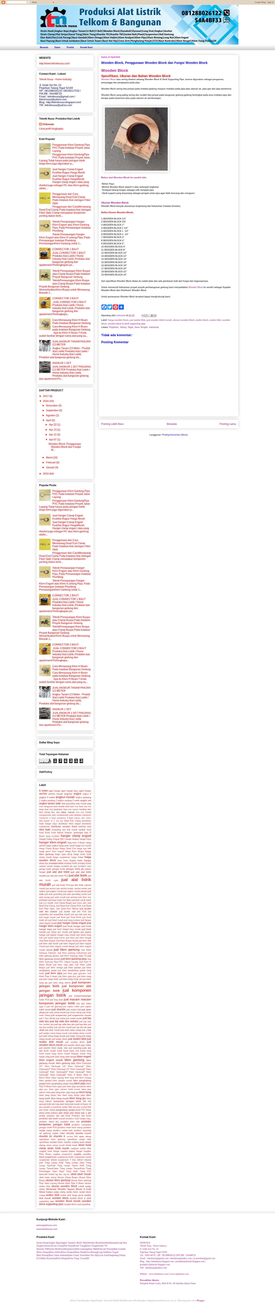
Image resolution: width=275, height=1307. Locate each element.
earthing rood (84, 826)
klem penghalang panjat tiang (60, 1083)
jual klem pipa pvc (67, 976)
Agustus (51, 415)
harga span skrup (63, 854)
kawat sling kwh (46, 1057)
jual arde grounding (53, 894)
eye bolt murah (69, 830)
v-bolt (81, 1186)
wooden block (60, 1198)
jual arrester (72, 897)
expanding (56, 830)
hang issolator (52, 836)
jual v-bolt (86, 1030)
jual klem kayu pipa (63, 964)
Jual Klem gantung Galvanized (72, 953)
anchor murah (55, 794)
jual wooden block (75, 1042)
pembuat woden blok (62, 1107)
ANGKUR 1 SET (61, 363)
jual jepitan (74, 932)
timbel (51, 1174)
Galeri (57, 47)
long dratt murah (72, 1104)
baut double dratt (61, 806)
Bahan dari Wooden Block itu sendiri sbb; (124, 177)
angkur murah (65, 797)
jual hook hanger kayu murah (67, 929)
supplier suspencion (62, 1154)
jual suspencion (59, 1015)
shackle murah (83, 1133)
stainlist (67, 1142)
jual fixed (61, 917)
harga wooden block (118, 320)
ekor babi (44, 829)
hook (59, 860)
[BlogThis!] (146, 315)
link (84, 1101)
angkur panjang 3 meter (69, 800)
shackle (70, 1133)
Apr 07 (53, 439)
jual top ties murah (63, 1027)
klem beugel (71, 1057)
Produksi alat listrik (81, 1116)
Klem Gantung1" (76, 1066)
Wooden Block (114, 70)
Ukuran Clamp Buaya (67, 1177)
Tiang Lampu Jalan (74, 1163)
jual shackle (58, 1009)
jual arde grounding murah (75, 894)
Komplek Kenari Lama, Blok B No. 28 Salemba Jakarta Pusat (168, 1283)
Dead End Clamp (72, 821)
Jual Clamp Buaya (63, 903)
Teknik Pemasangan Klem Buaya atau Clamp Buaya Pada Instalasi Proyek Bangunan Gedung (71, 273)
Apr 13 (53, 429)
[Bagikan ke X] (149, 315)
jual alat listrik (78, 875)
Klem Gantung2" (78, 1069)
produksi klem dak (70, 1121)
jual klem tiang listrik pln (70, 979)
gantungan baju (81, 832)
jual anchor (51, 888)
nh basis (84, 1104)
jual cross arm (79, 903)
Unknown (48, 124)
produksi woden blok (63, 1130)
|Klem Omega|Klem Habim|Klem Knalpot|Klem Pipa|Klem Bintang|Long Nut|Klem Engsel (77, 1252)
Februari (51, 462)
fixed (89, 830)
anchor (43, 793)
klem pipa (79, 1083)
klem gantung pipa (65, 1063)
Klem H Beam (75, 1075)
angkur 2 (87, 794)
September (52, 410)
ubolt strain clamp (47, 1177)
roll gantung (45, 1133)
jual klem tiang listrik (48, 979)
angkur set (85, 800)
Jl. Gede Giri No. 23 (149, 1249)
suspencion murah (82, 1157)
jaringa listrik (45, 869)
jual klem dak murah (48, 943)
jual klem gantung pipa (74, 958)
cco (77, 812)
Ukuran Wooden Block (115, 202)
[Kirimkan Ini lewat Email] (143, 315)
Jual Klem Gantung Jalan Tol (73, 956)
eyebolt (82, 830)
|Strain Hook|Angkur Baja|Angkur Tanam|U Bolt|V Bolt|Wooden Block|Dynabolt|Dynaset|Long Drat (81, 1243)
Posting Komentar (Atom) (175, 434)
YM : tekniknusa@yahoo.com (153, 1268)
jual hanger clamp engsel (71, 923)
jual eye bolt (77, 914)
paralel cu (48, 1107)
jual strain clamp (73, 1012)
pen (74, 1107)
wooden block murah (68, 1201)
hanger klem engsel (52, 842)
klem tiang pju (78, 1098)
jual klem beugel (83, 938)
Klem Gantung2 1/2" (60, 1069)
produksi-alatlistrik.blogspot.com (155, 1264)
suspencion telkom (48, 1160)
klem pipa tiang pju (70, 1092)
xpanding (86, 1204)
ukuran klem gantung (58, 1180)
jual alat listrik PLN (61, 885)
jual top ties (81, 1024)
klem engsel (84, 1056)
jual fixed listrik (73, 917)
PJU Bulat (86, 1110)
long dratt (59, 1104)
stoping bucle (78, 1142)
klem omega (85, 1078)
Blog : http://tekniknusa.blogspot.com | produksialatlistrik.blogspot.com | (173, 1261)
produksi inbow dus (49, 1121)
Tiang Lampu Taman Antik (70, 1165)
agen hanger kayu (69, 791)
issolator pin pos (69, 866)
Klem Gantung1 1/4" (55, 1066)
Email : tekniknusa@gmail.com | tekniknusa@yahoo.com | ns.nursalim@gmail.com (177, 1258)
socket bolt (72, 1136)
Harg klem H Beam (76, 842)
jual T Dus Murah (47, 1018)
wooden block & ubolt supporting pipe (126, 323)
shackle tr (59, 1136)
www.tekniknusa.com (46, 1229)
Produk (70, 47)
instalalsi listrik (56, 863)
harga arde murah (67, 845)
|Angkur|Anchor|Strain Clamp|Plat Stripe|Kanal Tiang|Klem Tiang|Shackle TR (71, 1246)
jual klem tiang (84, 976)
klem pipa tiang (53, 1092)
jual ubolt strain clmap (71, 1030)
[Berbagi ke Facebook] (152, 315)
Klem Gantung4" (77, 1072)
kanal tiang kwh (71, 1051)
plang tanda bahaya (48, 1113)
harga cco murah (83, 845)
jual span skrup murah (55, 1012)
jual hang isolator (72, 920)
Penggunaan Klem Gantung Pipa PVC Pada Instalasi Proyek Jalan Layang (71, 147)
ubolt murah (84, 1174)
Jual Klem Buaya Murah (67, 940)
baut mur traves (70, 809)
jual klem (70, 938)
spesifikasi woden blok (79, 1139)
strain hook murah (58, 1148)
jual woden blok (137, 320)
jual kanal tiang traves (54, 938)
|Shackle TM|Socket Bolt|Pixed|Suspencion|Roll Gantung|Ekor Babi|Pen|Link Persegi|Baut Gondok (81, 1249)
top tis (66, 1174)
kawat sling (85, 1053)
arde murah (81, 803)
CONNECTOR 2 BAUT (65, 298)
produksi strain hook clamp (70, 1127)
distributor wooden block (64, 826)
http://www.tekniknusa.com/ (54, 63)
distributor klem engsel (69, 823)
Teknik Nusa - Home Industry (153, 1246)
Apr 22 (53, 424)
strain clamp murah (55, 1145)
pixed (78, 1110)
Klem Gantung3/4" (59, 1072)
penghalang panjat (65, 1110)
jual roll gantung (54, 1006)
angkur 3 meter (47, 797)
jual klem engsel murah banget (60, 946)
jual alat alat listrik (58, 872)
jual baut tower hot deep (59, 900)
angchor (68, 794)
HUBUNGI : (145, 1243)
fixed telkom (57, 832)
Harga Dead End (68, 848)
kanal (59, 1051)
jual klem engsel (67, 943)
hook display (69, 860)
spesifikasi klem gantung (52, 1139)
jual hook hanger (72, 926)
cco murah (86, 812)
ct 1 (53, 821)
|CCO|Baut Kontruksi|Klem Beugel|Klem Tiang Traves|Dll (62, 1258)
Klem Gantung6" (58, 1075)
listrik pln (50, 1104)
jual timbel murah (74, 1018)
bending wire (85, 809)
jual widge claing (73, 1036)
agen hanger (54, 791)
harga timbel (77, 857)
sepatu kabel (58, 1133)
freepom (68, 832)
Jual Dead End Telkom (67, 908)
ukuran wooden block (183, 320)
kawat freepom (71, 1053)
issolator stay (84, 866)
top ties (58, 1174)
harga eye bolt (84, 848)
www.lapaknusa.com (46, 1225)
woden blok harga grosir (71, 1195)
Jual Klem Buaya (47, 940)
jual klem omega (54, 967)
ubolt (73, 1174)
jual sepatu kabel (71, 1006)
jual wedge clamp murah (79, 1033)
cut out (59, 821)
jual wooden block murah (159, 320)
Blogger (200, 1300)
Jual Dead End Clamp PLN (68, 906)
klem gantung (74, 1060)
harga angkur (52, 845)
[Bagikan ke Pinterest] (155, 315)
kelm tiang (59, 1057)
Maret (49, 457)
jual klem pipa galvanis (74, 973)
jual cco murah (46, 903)
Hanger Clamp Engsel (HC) (51, 839)
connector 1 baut (47, 818)
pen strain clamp (47, 1110)
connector (86, 815)
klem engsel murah (51, 1060)
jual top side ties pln (64, 1024)
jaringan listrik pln (75, 869)
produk (42, 1116)
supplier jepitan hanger (71, 1151)
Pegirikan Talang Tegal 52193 (153, 1252)
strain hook (71, 1145)
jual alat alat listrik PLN (57, 876)
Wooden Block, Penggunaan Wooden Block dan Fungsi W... (65, 447)
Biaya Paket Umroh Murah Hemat (157, 1292)
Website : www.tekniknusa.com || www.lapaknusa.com (164, 1274)
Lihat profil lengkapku (51, 128)
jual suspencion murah (79, 1015)
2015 (46, 473)
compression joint (47, 815)
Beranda (44, 47)
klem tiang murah (60, 1098)
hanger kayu (85, 839)
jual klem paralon (72, 967)
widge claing (59, 1192)
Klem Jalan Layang (55, 1078)
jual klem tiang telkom (60, 982)
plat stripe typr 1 (78, 1113)
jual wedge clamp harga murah (53, 1033)
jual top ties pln (79, 1027)
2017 (46, 396)
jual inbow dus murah (57, 932)
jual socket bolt (73, 1009)
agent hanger (85, 791)
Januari (50, 467)
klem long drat (71, 1078)
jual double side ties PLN (72, 911)
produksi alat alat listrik (59, 1116)
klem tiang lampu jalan (74, 1095)
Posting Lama (228, 423)
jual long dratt (56, 1000)
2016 (46, 401)
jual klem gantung (66, 949)
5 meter (43, 790)
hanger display (72, 839)
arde (58, 803)
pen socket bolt (84, 1107)
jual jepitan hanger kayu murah (61, 935)
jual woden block (59, 1039)
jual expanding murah (59, 914)
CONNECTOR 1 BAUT (65, 249)
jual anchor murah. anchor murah (71, 888)
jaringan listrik (58, 869)
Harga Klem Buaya (74, 851)
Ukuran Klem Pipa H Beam (71, 1183)
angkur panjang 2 (49, 800)
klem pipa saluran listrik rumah (64, 1089)
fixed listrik (44, 832)
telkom (80, 1160)
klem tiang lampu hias (50, 1095)
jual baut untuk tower (81, 900)
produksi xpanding (82, 1130)
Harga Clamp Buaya (49, 848)
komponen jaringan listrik (67, 1101)
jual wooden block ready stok (53, 1048)
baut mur (74, 806)
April (49, 420)
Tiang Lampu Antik (54, 1163)
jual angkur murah (54, 891)
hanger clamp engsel (76, 835)
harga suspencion (61, 857)
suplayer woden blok (81, 1148)
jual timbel (60, 1018)
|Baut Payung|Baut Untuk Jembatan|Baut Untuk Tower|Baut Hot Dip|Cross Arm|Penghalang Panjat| (80, 1255)
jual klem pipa (53, 973)
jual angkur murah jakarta (75, 891)
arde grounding (68, 803)
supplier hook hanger (49, 1151)
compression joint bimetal (69, 815)
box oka (55, 812)
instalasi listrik (70, 863)
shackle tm (45, 1136)
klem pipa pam (59, 1086)
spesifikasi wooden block (51, 1142)
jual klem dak (85, 940)
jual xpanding (75, 1048)
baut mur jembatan (53, 809)
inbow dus (43, 863)
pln (89, 1113)
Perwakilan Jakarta (149, 1280)
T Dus (73, 1160)
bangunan (48, 806)
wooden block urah (72, 1204)
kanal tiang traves (54, 1053)
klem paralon (45, 1080)
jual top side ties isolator (64, 1021)
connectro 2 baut (65, 818)
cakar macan (68, 812)
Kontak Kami (86, 47)
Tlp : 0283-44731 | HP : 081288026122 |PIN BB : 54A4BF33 (168, 1255)
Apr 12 (53, 434)
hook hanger (84, 860)
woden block (202, 320)
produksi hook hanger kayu (78, 1118)
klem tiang (85, 1092)
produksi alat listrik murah (52, 1118)
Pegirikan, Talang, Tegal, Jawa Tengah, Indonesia (134, 327)
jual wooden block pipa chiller (77, 1045)
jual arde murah (58, 897)
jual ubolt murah (52, 1030)
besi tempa (44, 812)
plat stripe (64, 1113)
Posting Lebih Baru (112, 423)
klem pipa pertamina (76, 1086)
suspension (63, 1160)
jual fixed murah (55, 920)
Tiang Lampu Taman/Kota (72, 1168)
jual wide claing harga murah (52, 1036)
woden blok (215, 320)
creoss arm (79, 818)
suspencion (50, 1157)
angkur (77, 793)
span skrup (85, 1136)
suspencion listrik (65, 1157)
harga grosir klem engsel (51, 851)
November (52, 405)
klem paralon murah (62, 1080)
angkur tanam (47, 803)
